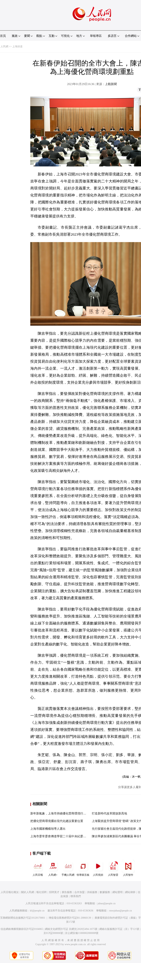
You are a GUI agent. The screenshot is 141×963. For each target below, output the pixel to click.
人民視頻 (98, 875)
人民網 (4, 46)
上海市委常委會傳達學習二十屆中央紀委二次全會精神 (65, 836)
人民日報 (38, 875)
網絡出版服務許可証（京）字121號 (119, 929)
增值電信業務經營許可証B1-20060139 (70, 917)
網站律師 (130, 892)
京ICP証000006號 (53, 933)
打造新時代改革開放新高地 (109, 813)
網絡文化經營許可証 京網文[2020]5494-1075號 (71, 929)
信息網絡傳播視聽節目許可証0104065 (22, 929)
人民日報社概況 (10, 892)
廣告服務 (67, 892)
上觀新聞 (111, 84)
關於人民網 (27, 892)
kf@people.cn (37, 910)
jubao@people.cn (106, 903)
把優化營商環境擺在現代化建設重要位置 (56, 821)
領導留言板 (83, 875)
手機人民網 (68, 875)
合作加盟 (79, 892)
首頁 (3, 35)
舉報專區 (96, 35)
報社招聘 (41, 892)
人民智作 (128, 875)
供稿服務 (92, 892)
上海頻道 (17, 46)
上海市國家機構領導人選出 (48, 828)
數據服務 (105, 892)
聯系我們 (75, 896)
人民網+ (52, 875)
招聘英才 (54, 892)
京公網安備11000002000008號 (81, 933)
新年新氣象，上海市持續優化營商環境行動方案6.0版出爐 (67, 813)
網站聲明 (117, 892)
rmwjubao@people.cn (120, 910)
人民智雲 (113, 875)
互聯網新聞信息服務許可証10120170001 (22, 917)
